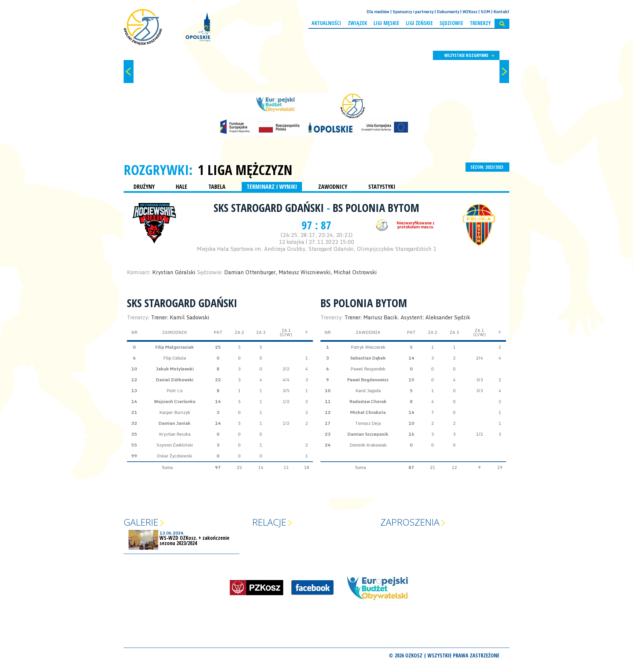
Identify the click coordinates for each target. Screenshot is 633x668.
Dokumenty (448, 12)
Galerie (141, 522)
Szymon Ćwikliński (175, 445)
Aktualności (326, 23)
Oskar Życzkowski (174, 455)
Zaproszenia (409, 522)
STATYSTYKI (381, 186)
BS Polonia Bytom (376, 207)
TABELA (217, 186)
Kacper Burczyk (174, 412)
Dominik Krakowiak (368, 445)
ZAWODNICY (332, 186)
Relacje (269, 522)
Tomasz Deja (368, 423)
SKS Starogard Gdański (270, 207)
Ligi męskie (386, 23)
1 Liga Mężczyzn (245, 169)
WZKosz (470, 12)
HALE (181, 186)
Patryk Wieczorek (368, 347)
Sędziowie (451, 23)
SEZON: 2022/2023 (487, 167)
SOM (485, 12)
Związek (357, 23)
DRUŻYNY (144, 186)
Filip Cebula (174, 358)
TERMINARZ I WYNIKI (272, 186)
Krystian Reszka (175, 434)
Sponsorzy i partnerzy (413, 12)
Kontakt (501, 12)
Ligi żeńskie (419, 23)
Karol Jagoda (368, 390)
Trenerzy (480, 23)
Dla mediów (378, 12)
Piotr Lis (174, 390)
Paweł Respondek (367, 368)
